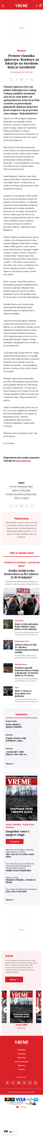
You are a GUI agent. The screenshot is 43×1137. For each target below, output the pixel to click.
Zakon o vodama (21, 497)
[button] (6, 1010)
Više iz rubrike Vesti (21, 553)
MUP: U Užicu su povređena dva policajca (23, 693)
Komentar (22, 714)
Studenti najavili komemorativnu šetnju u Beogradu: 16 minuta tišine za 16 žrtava (27, 672)
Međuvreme (31, 528)
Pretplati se (14, 841)
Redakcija (21, 1050)
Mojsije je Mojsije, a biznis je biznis (20, 881)
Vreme (15, 1092)
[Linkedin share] (32, 79)
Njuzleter (21, 1065)
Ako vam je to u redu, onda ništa (20, 855)
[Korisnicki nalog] (36, 6)
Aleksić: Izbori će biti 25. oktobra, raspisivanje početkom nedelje (26, 648)
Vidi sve (9, 764)
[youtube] (18, 1082)
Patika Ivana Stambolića (18, 870)
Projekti (21, 1069)
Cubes (33, 1092)
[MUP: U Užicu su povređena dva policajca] (8, 691)
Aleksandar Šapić (25, 486)
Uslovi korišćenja (21, 1061)
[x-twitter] (13, 1082)
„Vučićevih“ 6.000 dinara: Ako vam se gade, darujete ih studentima (16, 753)
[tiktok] (30, 1082)
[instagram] (24, 1082)
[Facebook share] (11, 79)
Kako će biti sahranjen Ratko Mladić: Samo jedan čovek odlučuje (26, 626)
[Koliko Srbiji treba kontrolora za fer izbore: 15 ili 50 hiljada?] (21, 601)
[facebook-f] (7, 1082)
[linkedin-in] (35, 1082)
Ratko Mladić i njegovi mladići (14, 725)
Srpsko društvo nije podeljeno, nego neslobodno (16, 739)
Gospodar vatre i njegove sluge (17, 833)
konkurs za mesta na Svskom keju (21, 494)
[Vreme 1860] (21, 798)
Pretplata (21, 1054)
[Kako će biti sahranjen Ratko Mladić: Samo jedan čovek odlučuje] (8, 624)
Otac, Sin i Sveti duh (16, 891)
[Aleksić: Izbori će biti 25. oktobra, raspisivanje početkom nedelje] (8, 644)
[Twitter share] (16, 79)
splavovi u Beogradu (21, 490)
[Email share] (21, 79)
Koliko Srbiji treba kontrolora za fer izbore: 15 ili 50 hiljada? (21, 574)
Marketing (22, 1057)
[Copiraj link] (26, 79)
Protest (13, 486)
